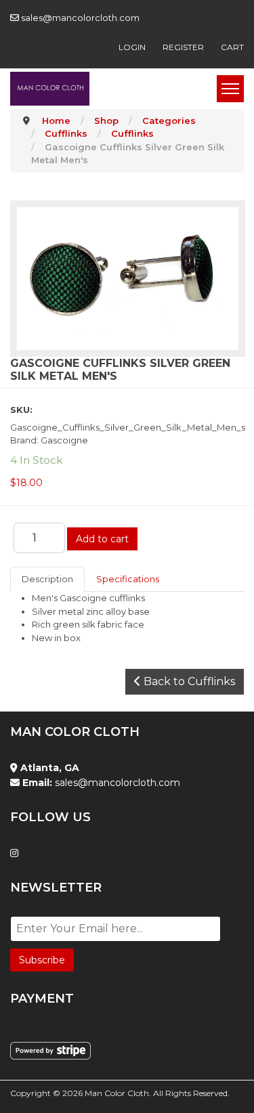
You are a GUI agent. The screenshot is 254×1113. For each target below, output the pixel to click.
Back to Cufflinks (188, 681)
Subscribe (42, 960)
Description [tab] (47, 578)
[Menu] (230, 88)
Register (183, 47)
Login (132, 47)
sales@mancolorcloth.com (80, 17)
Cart (232, 47)
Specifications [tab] (127, 578)
